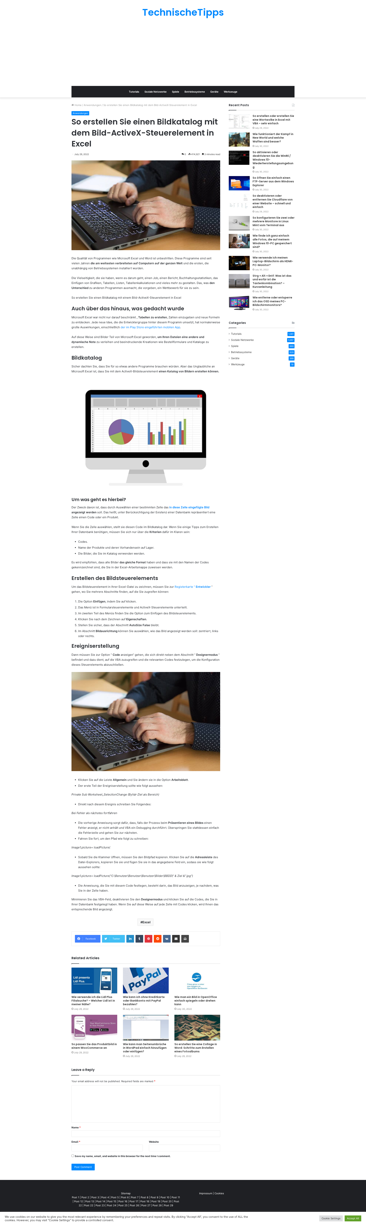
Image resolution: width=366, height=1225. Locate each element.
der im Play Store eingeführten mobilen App (150, 327)
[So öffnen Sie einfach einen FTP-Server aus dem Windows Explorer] (239, 183)
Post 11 (176, 1197)
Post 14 (100, 1201)
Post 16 (122, 1201)
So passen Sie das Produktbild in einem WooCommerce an (94, 1046)
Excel (146, 922)
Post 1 (75, 1197)
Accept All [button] (353, 1218)
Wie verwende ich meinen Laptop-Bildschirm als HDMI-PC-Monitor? (273, 261)
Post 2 (85, 1197)
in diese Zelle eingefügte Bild (189, 507)
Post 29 (168, 1205)
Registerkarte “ (193, 587)
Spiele (175, 91)
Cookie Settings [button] (331, 1218)
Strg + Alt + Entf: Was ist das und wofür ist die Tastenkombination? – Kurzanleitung (272, 281)
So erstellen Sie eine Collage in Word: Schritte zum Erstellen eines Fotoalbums (195, 1047)
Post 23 (100, 1205)
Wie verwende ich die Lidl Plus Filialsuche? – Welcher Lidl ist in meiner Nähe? (93, 1000)
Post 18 (144, 1201)
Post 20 (167, 1201)
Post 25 (123, 1205)
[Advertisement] (183, 51)
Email (75, 1141)
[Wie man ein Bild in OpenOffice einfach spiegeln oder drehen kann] (197, 980)
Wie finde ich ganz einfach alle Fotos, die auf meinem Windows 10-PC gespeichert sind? (272, 241)
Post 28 (157, 1205)
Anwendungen (92, 105)
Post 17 (133, 1201)
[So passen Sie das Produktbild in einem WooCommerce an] (94, 1028)
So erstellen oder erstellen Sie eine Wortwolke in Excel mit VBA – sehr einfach (273, 119)
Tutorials (134, 91)
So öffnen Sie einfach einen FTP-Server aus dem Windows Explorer (273, 181)
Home (78, 105)
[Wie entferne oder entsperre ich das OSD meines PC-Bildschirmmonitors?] (239, 303)
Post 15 (111, 1201)
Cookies (219, 1193)
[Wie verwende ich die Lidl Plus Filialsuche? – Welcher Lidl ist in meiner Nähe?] (94, 980)
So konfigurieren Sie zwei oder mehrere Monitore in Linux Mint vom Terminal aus (274, 221)
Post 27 (145, 1205)
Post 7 (134, 1197)
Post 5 (115, 1197)
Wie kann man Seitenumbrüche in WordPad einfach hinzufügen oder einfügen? (145, 1047)
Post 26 (134, 1205)
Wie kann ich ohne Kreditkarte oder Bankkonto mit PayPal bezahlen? (144, 1000)
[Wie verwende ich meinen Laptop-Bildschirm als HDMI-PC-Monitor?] (239, 263)
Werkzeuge (230, 91)
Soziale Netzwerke (155, 91)
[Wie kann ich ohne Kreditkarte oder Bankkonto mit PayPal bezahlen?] (146, 980)
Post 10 (165, 1197)
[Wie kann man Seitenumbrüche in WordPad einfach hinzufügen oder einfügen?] (146, 1028)
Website (154, 1141)
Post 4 (105, 1197)
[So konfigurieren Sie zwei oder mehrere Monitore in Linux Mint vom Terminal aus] (239, 223)
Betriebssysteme (195, 91)
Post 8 (144, 1197)
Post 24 (111, 1205)
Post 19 (155, 1201)
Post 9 (154, 1197)
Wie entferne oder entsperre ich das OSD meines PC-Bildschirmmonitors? (272, 301)
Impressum (205, 1193)
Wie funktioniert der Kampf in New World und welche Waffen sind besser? (273, 137)
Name (76, 1127)
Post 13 (89, 1201)
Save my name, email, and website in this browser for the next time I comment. (123, 1156)
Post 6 (125, 1197)
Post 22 (88, 1205)
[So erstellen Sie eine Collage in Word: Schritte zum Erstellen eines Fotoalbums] (197, 1028)
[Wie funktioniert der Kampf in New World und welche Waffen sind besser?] (239, 139)
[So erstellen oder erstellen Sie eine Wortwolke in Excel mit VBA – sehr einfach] (239, 121)
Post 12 (78, 1201)
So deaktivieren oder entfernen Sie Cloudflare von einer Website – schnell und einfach (273, 201)
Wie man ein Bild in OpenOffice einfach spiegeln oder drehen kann (195, 1000)
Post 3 (95, 1197)
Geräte (214, 91)
